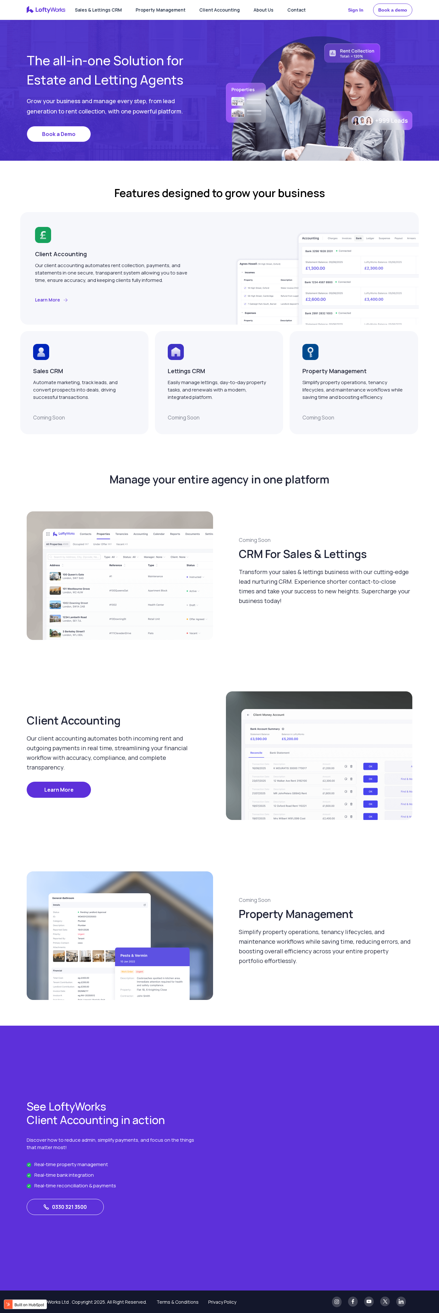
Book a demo (392, 10)
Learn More (59, 789)
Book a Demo (59, 134)
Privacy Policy (222, 1302)
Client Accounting (219, 10)
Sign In (355, 10)
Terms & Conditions (178, 1302)
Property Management (160, 10)
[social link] (337, 1302)
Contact (296, 10)
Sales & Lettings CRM (98, 10)
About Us (263, 10)
